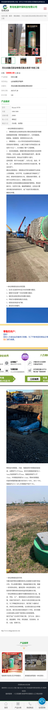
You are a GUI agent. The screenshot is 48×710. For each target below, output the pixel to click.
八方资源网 (17, 694)
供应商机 (17, 16)
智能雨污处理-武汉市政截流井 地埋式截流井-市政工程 (20, 676)
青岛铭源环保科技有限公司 (34, 688)
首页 (10, 16)
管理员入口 (32, 694)
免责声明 (25, 694)
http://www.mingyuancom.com (10, 631)
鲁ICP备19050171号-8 (20, 688)
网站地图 (39, 694)
